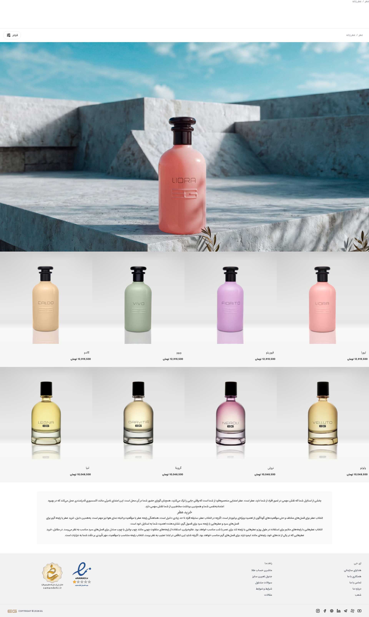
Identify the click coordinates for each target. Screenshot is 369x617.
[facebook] (325, 611)
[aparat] (352, 611)
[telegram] (345, 611)
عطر (361, 35)
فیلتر (15, 35)
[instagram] (318, 611)
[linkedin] (339, 611)
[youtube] (359, 611)
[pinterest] (332, 611)
